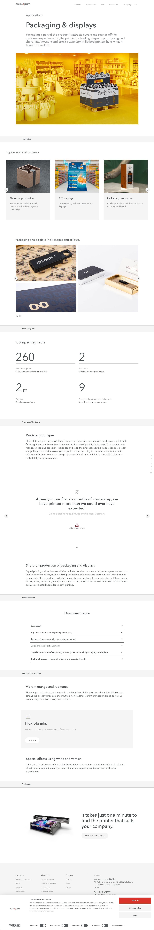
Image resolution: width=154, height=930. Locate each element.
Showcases (113, 4)
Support (69, 879)
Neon (18, 883)
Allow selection (135, 908)
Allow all (135, 900)
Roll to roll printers (48, 883)
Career (68, 887)
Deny (135, 915)
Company (127, 4)
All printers (45, 875)
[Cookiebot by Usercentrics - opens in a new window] (14, 925)
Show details (117, 926)
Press (68, 883)
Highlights (20, 875)
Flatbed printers (47, 879)
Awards (19, 887)
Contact (97, 875)
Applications (91, 4)
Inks (102, 4)
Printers (78, 4)
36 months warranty (24, 879)
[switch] (65, 925)
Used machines (47, 891)
